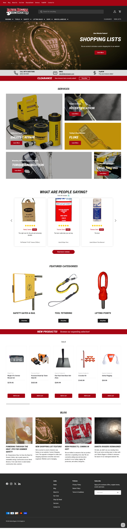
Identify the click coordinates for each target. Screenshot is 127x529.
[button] (120, 11)
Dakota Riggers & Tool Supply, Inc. (17, 521)
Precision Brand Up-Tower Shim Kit (39, 377)
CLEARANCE (108, 19)
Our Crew (56, 496)
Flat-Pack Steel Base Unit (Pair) (63, 377)
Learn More (100, 52)
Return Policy (76, 488)
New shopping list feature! (49, 447)
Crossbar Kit (82, 376)
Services (55, 503)
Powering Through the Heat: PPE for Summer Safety (17, 449)
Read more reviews (63, 252)
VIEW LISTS (117, 19)
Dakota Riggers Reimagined (108, 447)
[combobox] (71, 12)
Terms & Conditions (78, 492)
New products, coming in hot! (77, 448)
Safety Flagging (107, 376)
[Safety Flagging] (110, 359)
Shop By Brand (57, 499)
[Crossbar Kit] (87, 359)
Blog (54, 488)
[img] (30, 225)
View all (63, 342)
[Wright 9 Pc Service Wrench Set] (16, 359)
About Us (56, 492)
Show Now (24, 320)
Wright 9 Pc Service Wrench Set (14, 377)
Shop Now (84, 78)
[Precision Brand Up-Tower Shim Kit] (40, 359)
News (55, 485)
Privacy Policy (77, 485)
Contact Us (56, 507)
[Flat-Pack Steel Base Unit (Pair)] (63, 359)
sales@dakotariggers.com (66, 74)
